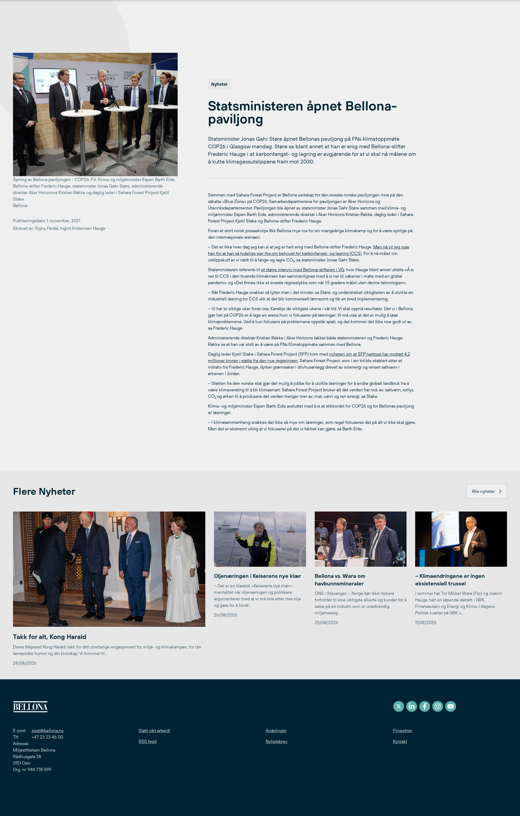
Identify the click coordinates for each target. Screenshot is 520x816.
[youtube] (450, 706)
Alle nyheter (483, 491)
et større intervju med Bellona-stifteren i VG (302, 269)
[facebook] (424, 706)
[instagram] (437, 706)
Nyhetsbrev (276, 741)
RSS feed (148, 741)
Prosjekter (402, 730)
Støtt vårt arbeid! (154, 730)
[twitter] (398, 706)
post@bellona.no (48, 730)
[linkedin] (411, 706)
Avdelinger (276, 730)
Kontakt (400, 741)
